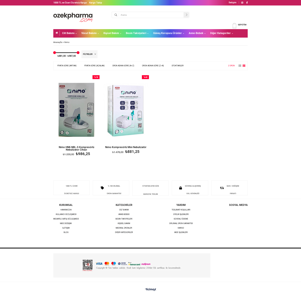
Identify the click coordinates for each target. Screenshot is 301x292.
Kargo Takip (95, 2)
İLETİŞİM (66, 228)
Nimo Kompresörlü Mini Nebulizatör (125, 147)
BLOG (66, 232)
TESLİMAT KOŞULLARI (181, 210)
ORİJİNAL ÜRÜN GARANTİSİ (181, 223)
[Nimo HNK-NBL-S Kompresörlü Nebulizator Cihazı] (76, 110)
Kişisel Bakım (111, 33)
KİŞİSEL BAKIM (124, 223)
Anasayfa (58, 33)
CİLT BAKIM (124, 210)
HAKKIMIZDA (66, 210)
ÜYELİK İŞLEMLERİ (181, 214)
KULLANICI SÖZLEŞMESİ (66, 214)
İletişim (232, 2)
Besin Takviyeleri (136, 33)
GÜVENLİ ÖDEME (181, 219)
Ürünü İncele (87, 116)
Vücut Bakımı (89, 33)
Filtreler (88, 54)
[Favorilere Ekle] (76, 116)
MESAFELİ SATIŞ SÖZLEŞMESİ (66, 219)
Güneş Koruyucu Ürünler (167, 33)
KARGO (181, 228)
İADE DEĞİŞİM (66, 223)
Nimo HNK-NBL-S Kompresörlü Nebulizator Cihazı (76, 148)
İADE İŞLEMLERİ (181, 232)
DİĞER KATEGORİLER (124, 232)
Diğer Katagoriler (220, 33)
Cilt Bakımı (68, 33)
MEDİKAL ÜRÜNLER (124, 228)
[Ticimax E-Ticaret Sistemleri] (150, 289)
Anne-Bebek (196, 33)
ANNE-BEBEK (123, 214)
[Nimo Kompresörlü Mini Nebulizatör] (126, 110)
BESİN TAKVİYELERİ (124, 219)
